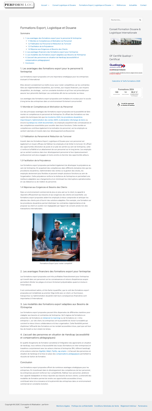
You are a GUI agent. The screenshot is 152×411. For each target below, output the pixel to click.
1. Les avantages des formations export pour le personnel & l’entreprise (53, 38)
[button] (48, 5)
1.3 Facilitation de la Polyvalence (40, 46)
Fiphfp (54, 351)
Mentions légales (63, 406)
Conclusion (29, 63)
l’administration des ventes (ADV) (45, 120)
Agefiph (43, 351)
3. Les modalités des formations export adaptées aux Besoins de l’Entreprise (55, 55)
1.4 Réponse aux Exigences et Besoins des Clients (48, 49)
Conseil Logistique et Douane (64, 5)
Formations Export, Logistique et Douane (95, 5)
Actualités (133, 5)
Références (121, 5)
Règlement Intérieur (128, 406)
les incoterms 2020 (52, 117)
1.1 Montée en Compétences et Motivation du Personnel (50, 41)
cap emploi (62, 351)
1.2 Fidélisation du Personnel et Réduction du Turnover (49, 44)
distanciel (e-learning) (51, 318)
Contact (143, 5)
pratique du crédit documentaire (41, 123)
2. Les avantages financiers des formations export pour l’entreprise (51, 52)
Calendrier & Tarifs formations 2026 (126, 81)
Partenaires (142, 406)
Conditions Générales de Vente (106, 406)
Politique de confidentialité (82, 406)
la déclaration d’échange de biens (72, 120)
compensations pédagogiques (68, 354)
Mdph (49, 351)
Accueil (44, 5)
